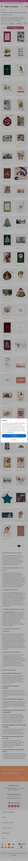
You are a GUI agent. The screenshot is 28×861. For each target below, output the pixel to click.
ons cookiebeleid (9, 432)
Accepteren (14, 435)
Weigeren (14, 439)
